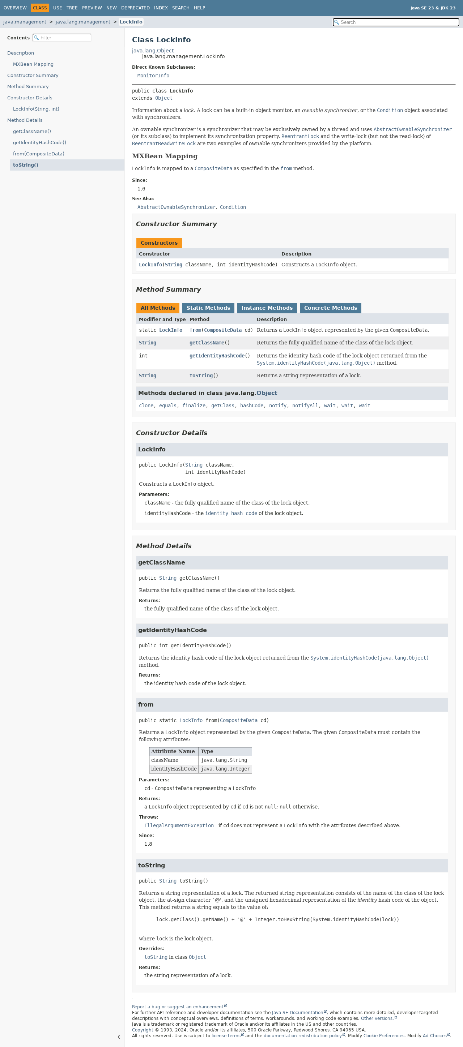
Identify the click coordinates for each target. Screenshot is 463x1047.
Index (161, 7)
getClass (222, 405)
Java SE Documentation (297, 1012)
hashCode (251, 405)
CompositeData (223, 330)
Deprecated (135, 7)
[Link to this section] (203, 156)
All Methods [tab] (158, 308)
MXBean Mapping (33, 64)
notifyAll (305, 405)
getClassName (207, 343)
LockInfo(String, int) (36, 109)
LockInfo (131, 22)
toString (201, 375)
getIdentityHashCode (217, 356)
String (173, 264)
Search (181, 7)
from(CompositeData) (38, 153)
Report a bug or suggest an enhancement (178, 1006)
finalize (193, 405)
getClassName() (32, 131)
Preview (92, 7)
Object (164, 98)
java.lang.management (83, 22)
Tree (72, 7)
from (195, 330)
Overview (15, 7)
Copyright (142, 1030)
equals (168, 405)
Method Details (25, 120)
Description (20, 53)
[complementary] (384, 1035)
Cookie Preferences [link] (384, 1035)
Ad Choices (435, 1035)
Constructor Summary (33, 75)
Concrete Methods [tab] (330, 308)
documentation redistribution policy (303, 1035)
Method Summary (28, 86)
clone (146, 405)
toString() (25, 165)
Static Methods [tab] (208, 308)
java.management (24, 22)
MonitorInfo (153, 75)
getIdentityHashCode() (39, 142)
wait (330, 405)
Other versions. (377, 1018)
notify (277, 405)
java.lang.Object (153, 50)
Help (199, 7)
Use (57, 7)
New (111, 7)
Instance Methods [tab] (267, 308)
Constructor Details (29, 97)
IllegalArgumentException (179, 825)
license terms (226, 1035)
